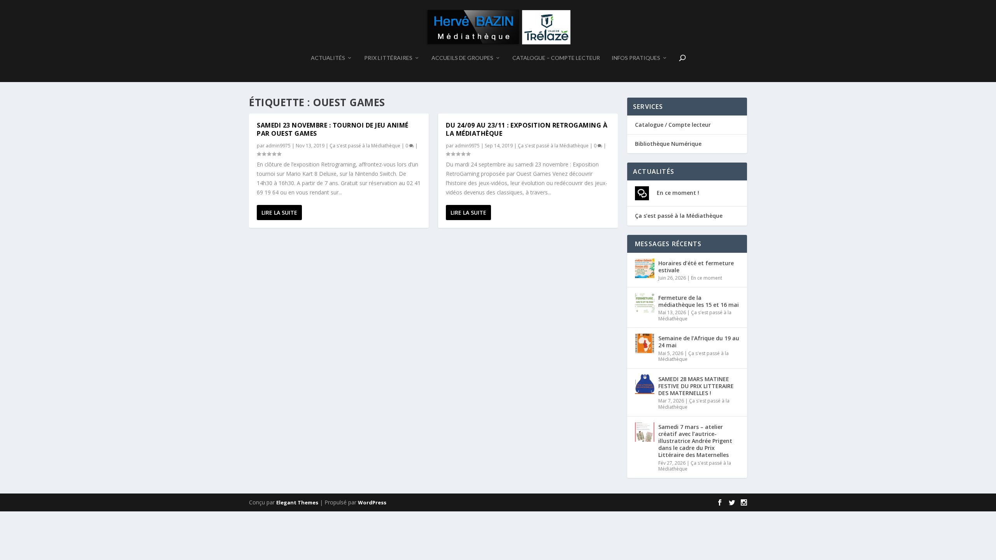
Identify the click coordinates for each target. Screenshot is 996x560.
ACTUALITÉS (328, 58)
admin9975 (278, 145)
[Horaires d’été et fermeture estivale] (644, 268)
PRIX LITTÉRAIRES (388, 58)
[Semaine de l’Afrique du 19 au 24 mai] (644, 343)
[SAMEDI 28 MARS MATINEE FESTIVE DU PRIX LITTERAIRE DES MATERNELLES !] (644, 384)
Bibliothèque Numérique (668, 143)
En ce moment (706, 278)
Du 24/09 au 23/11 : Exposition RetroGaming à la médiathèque (526, 129)
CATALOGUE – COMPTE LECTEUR (556, 58)
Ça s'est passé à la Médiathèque (365, 145)
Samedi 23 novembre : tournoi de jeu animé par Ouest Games (333, 129)
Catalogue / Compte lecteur (673, 124)
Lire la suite (279, 212)
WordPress (372, 502)
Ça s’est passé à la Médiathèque (678, 215)
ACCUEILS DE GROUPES (462, 58)
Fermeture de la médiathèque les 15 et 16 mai (698, 301)
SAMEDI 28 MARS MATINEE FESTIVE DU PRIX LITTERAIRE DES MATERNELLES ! (696, 386)
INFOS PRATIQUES (636, 58)
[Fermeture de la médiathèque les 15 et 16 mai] (644, 303)
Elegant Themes (297, 502)
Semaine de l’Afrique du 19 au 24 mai (698, 341)
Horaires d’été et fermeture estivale (696, 266)
